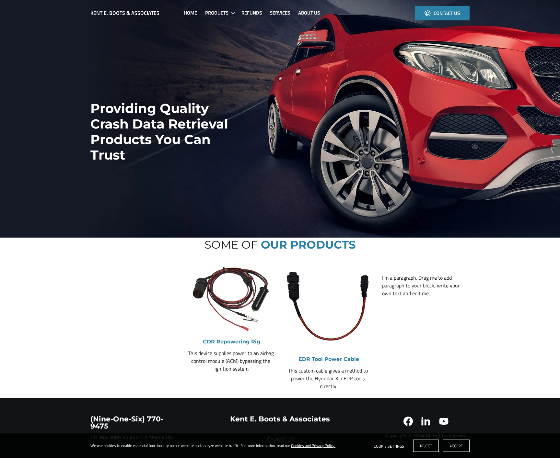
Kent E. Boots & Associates (124, 13)
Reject (426, 446)
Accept (456, 446)
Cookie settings (389, 445)
